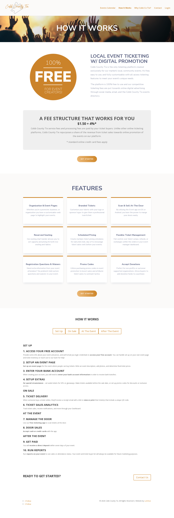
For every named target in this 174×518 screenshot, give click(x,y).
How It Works (125, 8)
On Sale (72, 331)
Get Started (87, 159)
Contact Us (142, 477)
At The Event (89, 331)
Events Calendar (108, 8)
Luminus (147, 501)
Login (167, 8)
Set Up (59, 331)
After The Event (110, 331)
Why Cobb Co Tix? (142, 8)
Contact (158, 8)
